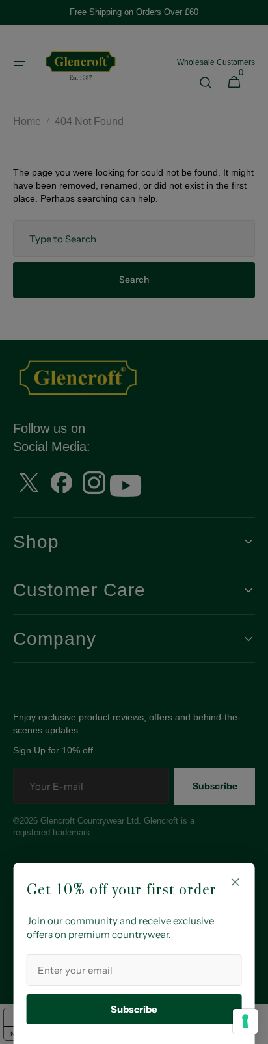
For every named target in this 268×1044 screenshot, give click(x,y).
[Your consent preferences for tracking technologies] (245, 1021)
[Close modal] (235, 882)
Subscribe (134, 1009)
